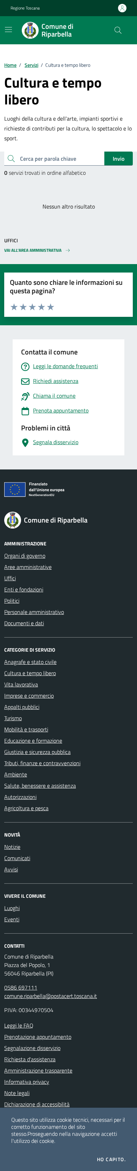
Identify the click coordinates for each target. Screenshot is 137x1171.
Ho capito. (111, 1159)
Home (10, 65)
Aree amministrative (28, 567)
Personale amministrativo (34, 612)
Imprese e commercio (29, 695)
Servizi (31, 65)
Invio (118, 158)
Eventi (11, 919)
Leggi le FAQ (18, 1025)
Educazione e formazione (33, 740)
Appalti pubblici (21, 707)
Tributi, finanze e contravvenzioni (42, 763)
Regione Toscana (25, 8)
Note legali (17, 1093)
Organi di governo (24, 555)
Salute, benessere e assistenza (40, 785)
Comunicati (17, 858)
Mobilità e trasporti (26, 729)
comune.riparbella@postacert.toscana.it (50, 996)
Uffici (10, 578)
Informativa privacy (26, 1081)
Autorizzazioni (20, 797)
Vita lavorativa (21, 684)
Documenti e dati (24, 623)
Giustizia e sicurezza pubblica (37, 752)
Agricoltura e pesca (26, 808)
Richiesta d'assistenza (30, 1059)
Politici (11, 600)
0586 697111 (20, 987)
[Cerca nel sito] (118, 30)
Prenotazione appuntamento (37, 1036)
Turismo (13, 718)
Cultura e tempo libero (30, 673)
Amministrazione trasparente (38, 1070)
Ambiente (15, 774)
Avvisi (11, 869)
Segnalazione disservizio (32, 1048)
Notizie (12, 847)
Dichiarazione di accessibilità (37, 1104)
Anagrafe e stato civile (30, 662)
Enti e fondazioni (23, 589)
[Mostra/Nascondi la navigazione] (8, 29)
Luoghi (12, 908)
